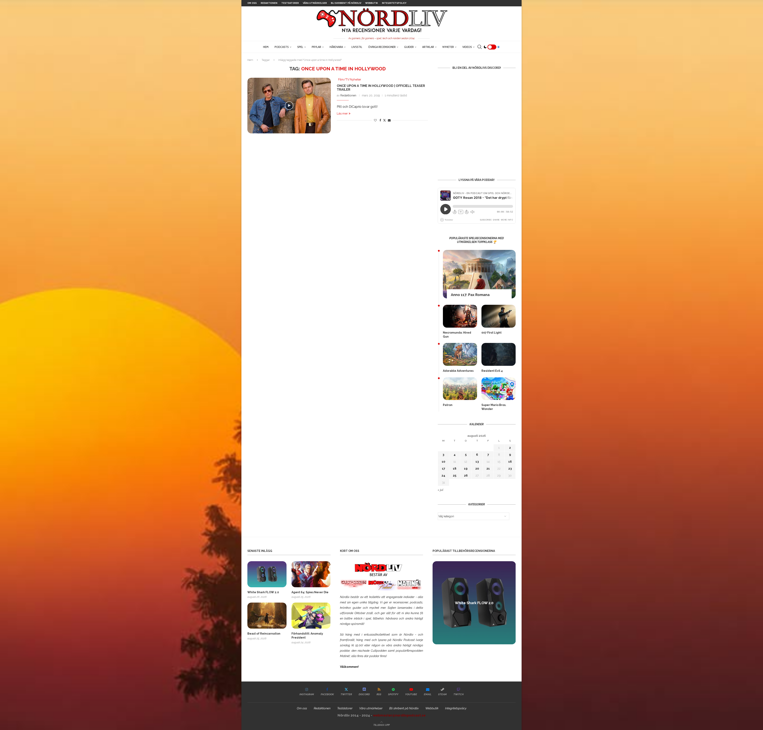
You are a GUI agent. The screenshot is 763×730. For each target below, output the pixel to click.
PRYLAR (316, 47)
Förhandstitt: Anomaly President (307, 635)
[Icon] (289, 105)
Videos (467, 47)
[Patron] (460, 388)
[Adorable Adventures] (460, 354)
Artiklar (428, 47)
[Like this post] (375, 120)
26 (466, 475)
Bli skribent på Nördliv (346, 3)
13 (477, 461)
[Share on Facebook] (380, 120)
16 (510, 461)
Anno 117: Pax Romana (470, 295)
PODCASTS (282, 47)
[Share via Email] (389, 120)
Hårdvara (336, 47)
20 (477, 468)
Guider (409, 47)
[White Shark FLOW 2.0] (267, 574)
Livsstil (356, 47)
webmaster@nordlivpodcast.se (399, 715)
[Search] (479, 47)
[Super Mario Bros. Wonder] (498, 388)
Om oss (252, 3)
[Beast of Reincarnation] (267, 616)
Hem (266, 47)
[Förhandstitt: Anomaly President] (311, 616)
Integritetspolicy (394, 3)
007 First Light (491, 332)
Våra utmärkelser (315, 3)
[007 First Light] (498, 316)
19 (466, 468)
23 (510, 468)
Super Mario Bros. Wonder (493, 407)
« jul (440, 490)
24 (443, 475)
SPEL (300, 47)
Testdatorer (290, 3)
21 (488, 468)
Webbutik (371, 3)
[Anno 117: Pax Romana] (479, 274)
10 (443, 461)
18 (454, 468)
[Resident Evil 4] (498, 354)
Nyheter (448, 47)
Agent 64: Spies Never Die (309, 592)
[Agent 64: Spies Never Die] (311, 574)
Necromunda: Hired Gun (457, 334)
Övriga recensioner (382, 47)
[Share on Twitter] (384, 120)
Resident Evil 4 (492, 370)
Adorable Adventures (458, 370)
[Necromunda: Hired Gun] (460, 316)
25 (454, 475)
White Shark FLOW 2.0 (263, 592)
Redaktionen (269, 3)
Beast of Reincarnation (263, 633)
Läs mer (342, 113)
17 (443, 468)
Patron (447, 405)
